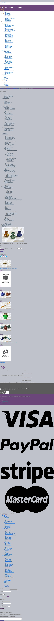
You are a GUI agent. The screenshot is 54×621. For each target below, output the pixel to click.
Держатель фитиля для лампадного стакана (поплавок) (8, 268)
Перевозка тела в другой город (8, 130)
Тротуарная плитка (8, 54)
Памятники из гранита (8, 60)
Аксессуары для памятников (9, 204)
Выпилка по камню (8, 215)
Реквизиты (7, 12)
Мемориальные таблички (9, 72)
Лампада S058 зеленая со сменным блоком (7, 320)
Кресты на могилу (8, 40)
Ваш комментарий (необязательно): (7, 616)
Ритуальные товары (5, 106)
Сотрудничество (8, 526)
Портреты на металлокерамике (12, 211)
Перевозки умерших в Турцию (11, 176)
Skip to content (2, 0)
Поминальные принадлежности (14, 88)
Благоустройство (6, 51)
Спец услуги (7, 185)
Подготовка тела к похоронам (10, 28)
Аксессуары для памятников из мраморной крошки (15, 200)
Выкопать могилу (6, 100)
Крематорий (6, 76)
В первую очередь (6, 24)
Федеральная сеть (8, 22)
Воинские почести (8, 47)
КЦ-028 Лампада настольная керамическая (7, 287)
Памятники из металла (8, 58)
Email (1, 601)
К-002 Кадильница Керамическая (5, 331)
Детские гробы (7, 118)
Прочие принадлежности (9, 42)
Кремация (7, 45)
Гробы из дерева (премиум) (9, 116)
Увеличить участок (8, 552)
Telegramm (3, 397)
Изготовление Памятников (8, 57)
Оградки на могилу (8, 189)
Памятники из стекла (8, 61)
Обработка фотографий (11, 214)
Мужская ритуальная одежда (9, 122)
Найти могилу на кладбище (9, 220)
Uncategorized (4, 226)
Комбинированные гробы (9, 114)
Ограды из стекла (9, 192)
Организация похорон (7, 31)
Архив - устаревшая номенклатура (7, 224)
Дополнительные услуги (7, 44)
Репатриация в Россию (9, 179)
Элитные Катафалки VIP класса (10, 178)
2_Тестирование (4, 133)
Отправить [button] (2, 620)
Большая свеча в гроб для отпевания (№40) (7, 309)
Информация (4, 74)
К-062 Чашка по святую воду (4, 298)
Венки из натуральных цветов (10, 109)
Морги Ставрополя (7, 579)
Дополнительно (6, 69)
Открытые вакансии (8, 521)
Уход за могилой (7, 70)
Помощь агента (7, 531)
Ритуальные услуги (5, 23)
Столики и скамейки (8, 53)
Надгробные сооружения (6, 50)
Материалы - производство (6, 225)
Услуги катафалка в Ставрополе (9, 128)
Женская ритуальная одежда (9, 123)
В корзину (2, 249)
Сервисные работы (8, 73)
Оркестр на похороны (8, 46)
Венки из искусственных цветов (10, 108)
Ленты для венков (8, 110)
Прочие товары (7, 168)
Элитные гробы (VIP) (8, 117)
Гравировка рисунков (8, 65)
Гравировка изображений (11, 212)
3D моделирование (8, 71)
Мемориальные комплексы (9, 67)
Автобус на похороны (8, 43)
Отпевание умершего (8, 33)
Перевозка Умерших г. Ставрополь (7, 127)
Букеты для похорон (8, 111)
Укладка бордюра (8, 52)
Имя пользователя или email (4, 589)
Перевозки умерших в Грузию (11, 174)
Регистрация (2, 608)
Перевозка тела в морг (7, 94)
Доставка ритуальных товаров (10, 180)
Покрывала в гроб (8, 41)
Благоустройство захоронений (8, 187)
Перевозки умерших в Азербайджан (12, 175)
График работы (7, 13)
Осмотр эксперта (8, 26)
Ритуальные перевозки (9, 35)
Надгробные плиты (8, 209)
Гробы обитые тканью (8, 113)
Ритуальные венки (8, 38)
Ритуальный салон (8, 15)
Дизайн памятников (7, 63)
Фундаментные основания (9, 205)
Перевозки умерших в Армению (12, 173)
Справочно (5, 17)
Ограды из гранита (10, 191)
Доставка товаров (8, 21)
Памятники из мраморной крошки (10, 198)
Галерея (6, 68)
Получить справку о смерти (9, 25)
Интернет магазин (8, 520)
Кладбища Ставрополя (7, 75)
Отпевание (5, 101)
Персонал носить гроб (8, 34)
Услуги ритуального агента (8, 102)
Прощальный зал (8, 140)
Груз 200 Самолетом (8, 177)
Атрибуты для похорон (7, 124)
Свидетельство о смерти (9, 182)
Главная (3, 515)
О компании (5, 11)
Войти (7, 596)
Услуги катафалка (8, 547)
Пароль (1, 591)
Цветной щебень (8, 55)
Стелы (6, 207)
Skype (6, 397)
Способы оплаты (8, 20)
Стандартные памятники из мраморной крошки (14, 199)
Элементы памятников (8, 62)
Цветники (6, 208)
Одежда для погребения (7, 121)
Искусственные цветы (10, 151)
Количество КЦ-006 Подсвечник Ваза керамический (9, 248)
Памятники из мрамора (9, 59)
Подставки (7, 206)
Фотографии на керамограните (12, 213)
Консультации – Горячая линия (10, 18)
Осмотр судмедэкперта (9, 135)
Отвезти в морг (7, 27)
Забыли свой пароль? (3, 597)
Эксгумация (7, 184)
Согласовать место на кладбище (10, 30)
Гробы (6, 39)
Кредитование (7, 19)
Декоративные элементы (9, 66)
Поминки (5, 77)
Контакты (3, 79)
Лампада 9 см (2, 362)
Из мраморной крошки (8, 563)
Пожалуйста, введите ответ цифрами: (6, 605)
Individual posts (6, 78)
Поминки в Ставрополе (9, 36)
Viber (1, 397)
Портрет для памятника (9, 568)
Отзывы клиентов (8, 14)
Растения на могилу (8, 56)
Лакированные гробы (8, 115)
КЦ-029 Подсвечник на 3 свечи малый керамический (8, 342)
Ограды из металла (10, 190)
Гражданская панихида (9, 37)
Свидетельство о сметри (9, 29)
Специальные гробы (8, 119)
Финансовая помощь (8, 49)
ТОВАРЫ (7, 88)
